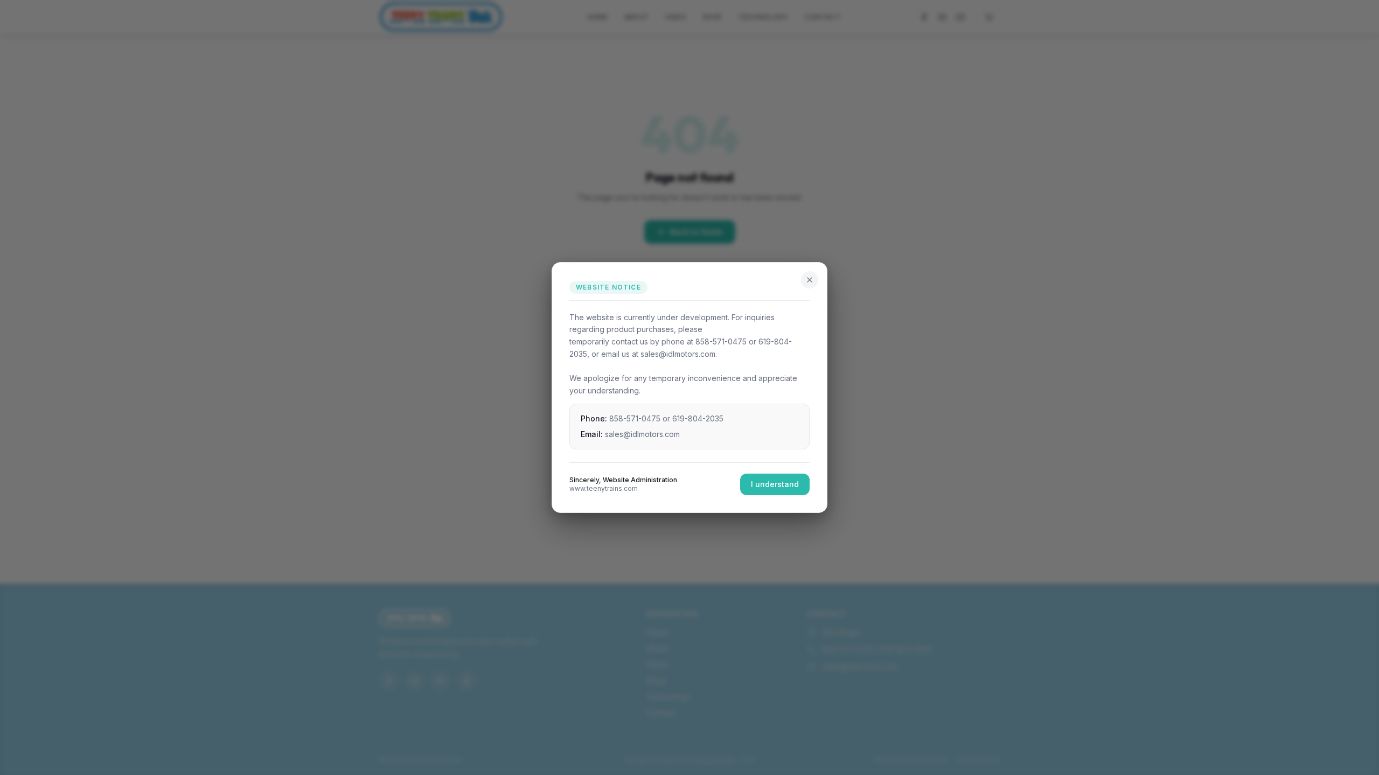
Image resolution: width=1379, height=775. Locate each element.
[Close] (809, 279)
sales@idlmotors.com (642, 434)
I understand (775, 484)
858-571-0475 (634, 418)
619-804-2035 (697, 418)
